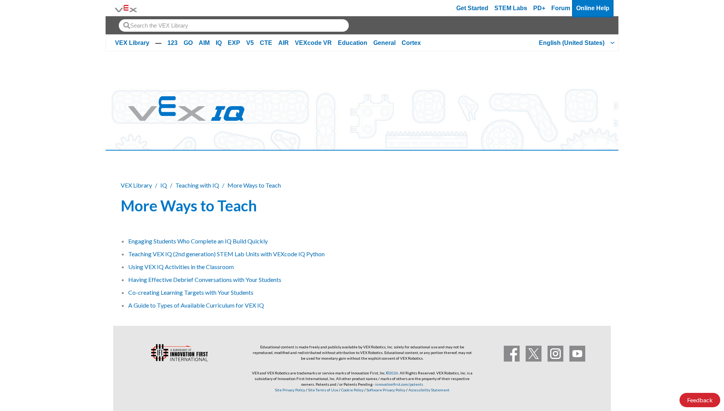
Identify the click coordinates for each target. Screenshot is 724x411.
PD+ (539, 8)
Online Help (592, 8)
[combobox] (234, 25)
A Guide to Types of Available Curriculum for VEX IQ (196, 305)
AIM (204, 43)
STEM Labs (510, 8)
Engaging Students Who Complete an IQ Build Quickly (198, 241)
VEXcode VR (313, 43)
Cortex (411, 43)
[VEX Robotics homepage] (126, 8)
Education (352, 43)
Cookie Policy (352, 390)
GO (188, 43)
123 (172, 43)
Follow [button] (584, 204)
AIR (283, 43)
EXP (234, 43)
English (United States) (571, 43)
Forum (560, 8)
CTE (266, 43)
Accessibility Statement (428, 390)
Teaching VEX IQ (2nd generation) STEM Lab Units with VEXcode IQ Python (226, 253)
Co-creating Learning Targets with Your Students (190, 292)
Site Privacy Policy (290, 390)
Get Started (472, 8)
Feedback (700, 399)
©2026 (392, 373)
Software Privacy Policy (386, 390)
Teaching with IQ (197, 185)
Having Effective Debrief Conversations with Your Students (204, 279)
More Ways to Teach (254, 185)
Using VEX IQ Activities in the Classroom (181, 266)
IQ (219, 43)
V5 (250, 43)
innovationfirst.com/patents (399, 384)
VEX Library (132, 43)
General (384, 43)
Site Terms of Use (322, 390)
